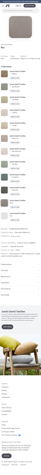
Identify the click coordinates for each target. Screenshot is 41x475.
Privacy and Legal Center (11, 428)
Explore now (34, 1)
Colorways (6, 67)
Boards (4, 394)
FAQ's (4, 425)
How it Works (6, 408)
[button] (3, 5)
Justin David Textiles (7, 44)
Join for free (29, 6)
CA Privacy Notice (8, 432)
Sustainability (6, 411)
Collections (6, 397)
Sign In (18, 6)
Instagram (5, 465)
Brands (4, 390)
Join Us (6, 456)
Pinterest (14, 465)
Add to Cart (15, 155)
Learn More (7, 327)
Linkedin (23, 465)
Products (5, 387)
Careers (4, 414)
